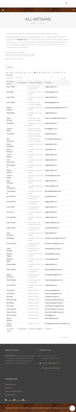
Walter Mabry (11, 264)
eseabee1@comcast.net (53, 249)
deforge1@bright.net (52, 102)
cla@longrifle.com (51, 87)
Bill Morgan (10, 238)
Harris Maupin (11, 269)
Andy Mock (10, 293)
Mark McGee (11, 222)
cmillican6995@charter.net (54, 303)
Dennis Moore (11, 312)
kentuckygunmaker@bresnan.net (56, 108)
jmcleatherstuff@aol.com (53, 275)
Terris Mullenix (11, 280)
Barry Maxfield (11, 315)
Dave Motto (11, 97)
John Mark (10, 306)
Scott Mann (11, 290)
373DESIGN (67, 408)
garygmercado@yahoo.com (54, 243)
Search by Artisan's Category (15, 52)
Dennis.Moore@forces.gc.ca (54, 312)
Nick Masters (11, 196)
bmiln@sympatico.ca (52, 297)
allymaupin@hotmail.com (53, 269)
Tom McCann (11, 285)
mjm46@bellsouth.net (52, 254)
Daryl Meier (10, 134)
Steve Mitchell (11, 300)
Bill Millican (10, 303)
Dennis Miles (11, 102)
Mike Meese (11, 113)
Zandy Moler (11, 228)
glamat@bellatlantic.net (53, 191)
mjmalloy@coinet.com (52, 175)
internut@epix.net (51, 233)
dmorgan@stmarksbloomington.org (57, 323)
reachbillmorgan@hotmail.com (55, 238)
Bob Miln (10, 297)
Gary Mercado (11, 243)
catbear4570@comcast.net (54, 300)
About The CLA (10, 384)
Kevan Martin (11, 202)
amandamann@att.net (52, 290)
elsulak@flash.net (51, 196)
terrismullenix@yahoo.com (54, 280)
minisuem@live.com (51, 259)
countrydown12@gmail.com (54, 306)
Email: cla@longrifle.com (51, 363)
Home (33, 23)
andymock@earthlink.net (53, 293)
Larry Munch (11, 207)
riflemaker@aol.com (51, 92)
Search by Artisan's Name (14, 59)
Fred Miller (10, 123)
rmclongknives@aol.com (53, 139)
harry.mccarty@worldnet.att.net (55, 118)
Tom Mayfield (11, 217)
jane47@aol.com (50, 149)
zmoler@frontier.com (52, 228)
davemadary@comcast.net (54, 309)
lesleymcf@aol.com (51, 186)
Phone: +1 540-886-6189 (51, 368)
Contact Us (9, 388)
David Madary (11, 309)
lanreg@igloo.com (51, 129)
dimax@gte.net (50, 315)
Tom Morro (10, 212)
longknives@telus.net (52, 222)
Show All (10, 75)
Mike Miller (10, 92)
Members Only (22, 39)
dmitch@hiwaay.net (51, 318)
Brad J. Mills (11, 87)
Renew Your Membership (13, 391)
